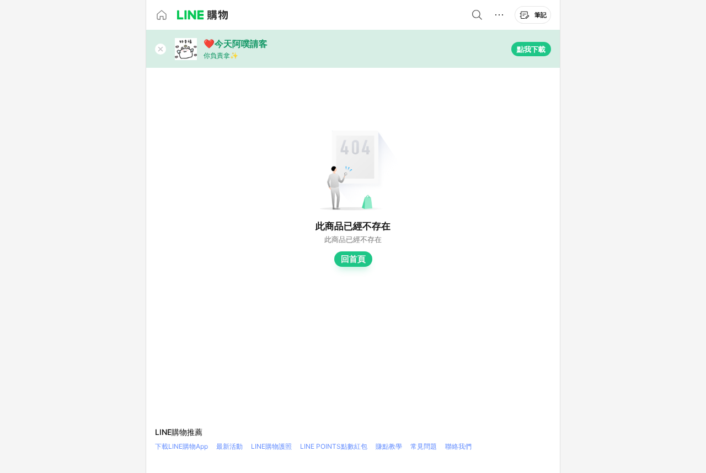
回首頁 (353, 259)
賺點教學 (389, 446)
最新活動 (229, 446)
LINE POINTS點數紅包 (333, 446)
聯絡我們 (458, 446)
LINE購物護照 (271, 446)
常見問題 (423, 446)
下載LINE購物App (181, 446)
